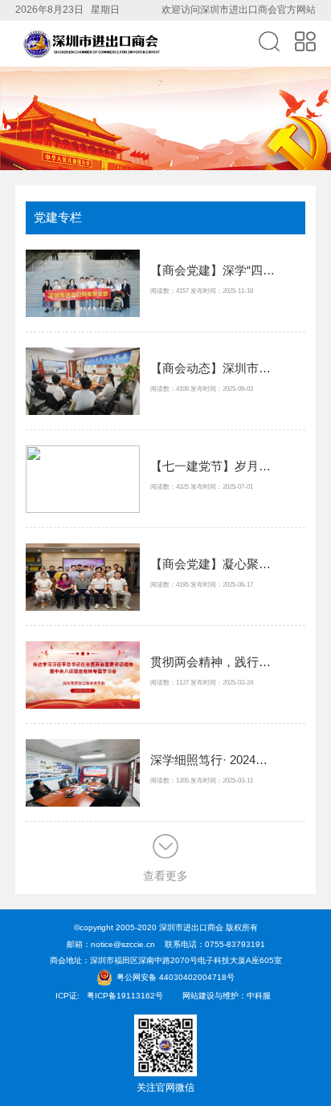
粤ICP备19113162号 (125, 995)
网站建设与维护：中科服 (226, 995)
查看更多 (165, 875)
